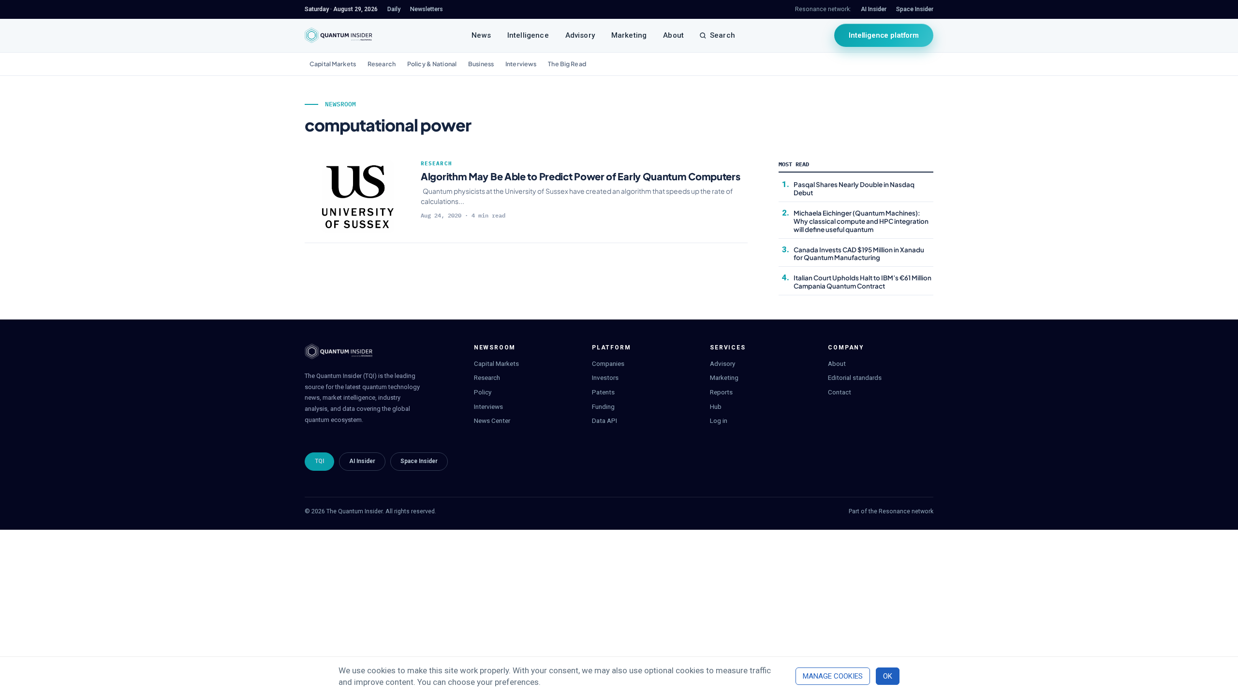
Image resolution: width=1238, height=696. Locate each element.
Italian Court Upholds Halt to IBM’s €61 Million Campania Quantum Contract (862, 282)
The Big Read (567, 64)
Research (382, 64)
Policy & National (432, 64)
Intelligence (528, 35)
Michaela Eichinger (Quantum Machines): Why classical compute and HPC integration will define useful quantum (861, 221)
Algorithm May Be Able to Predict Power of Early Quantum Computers (580, 176)
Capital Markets (333, 64)
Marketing (629, 35)
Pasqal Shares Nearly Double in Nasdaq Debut (854, 188)
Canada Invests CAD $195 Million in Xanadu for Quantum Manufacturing (859, 254)
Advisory (580, 35)
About (673, 35)
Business (481, 64)
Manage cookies (833, 676)
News (481, 35)
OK (887, 676)
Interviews (520, 64)
